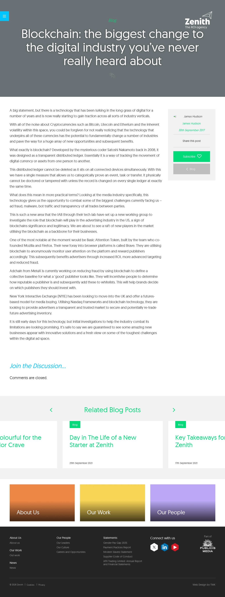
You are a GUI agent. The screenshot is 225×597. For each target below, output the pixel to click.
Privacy (41, 584)
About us (15, 542)
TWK (212, 584)
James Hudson (191, 123)
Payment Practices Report (117, 547)
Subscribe (189, 156)
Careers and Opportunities (71, 552)
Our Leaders (63, 542)
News (13, 567)
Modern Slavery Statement (117, 552)
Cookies (30, 584)
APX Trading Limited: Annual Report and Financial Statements (122, 563)
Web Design (199, 584)
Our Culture (63, 547)
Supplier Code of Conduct (117, 556)
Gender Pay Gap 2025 (115, 542)
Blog (192, 169)
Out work (15, 555)
